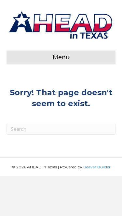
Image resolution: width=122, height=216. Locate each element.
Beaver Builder (97, 167)
